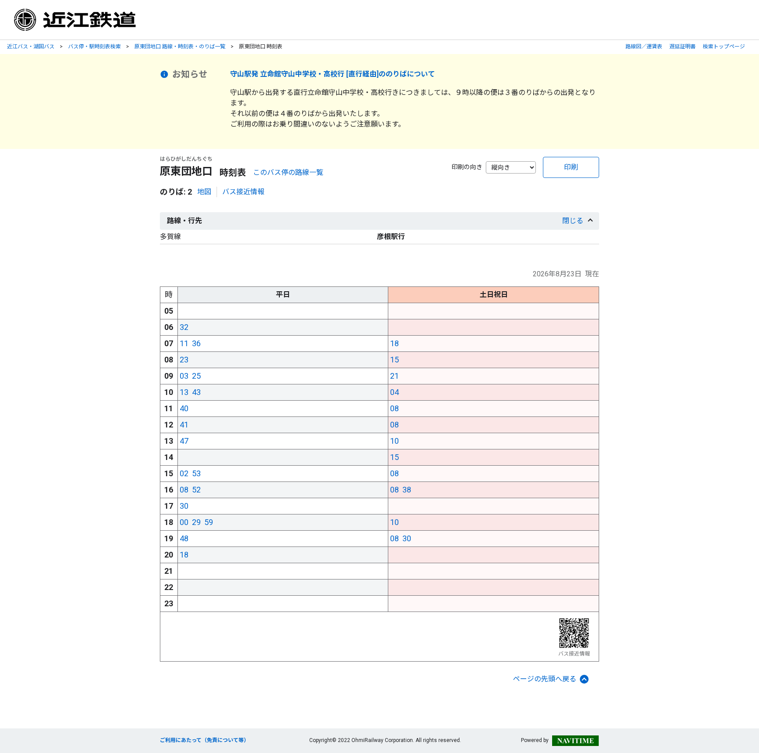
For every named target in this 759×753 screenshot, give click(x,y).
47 (184, 440)
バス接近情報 (243, 192)
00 (184, 522)
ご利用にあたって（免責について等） (204, 740)
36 (196, 343)
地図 (204, 192)
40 (184, 408)
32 (184, 327)
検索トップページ (724, 46)
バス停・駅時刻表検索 (94, 46)
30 (184, 505)
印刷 (571, 167)
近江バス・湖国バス (30, 46)
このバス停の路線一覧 (288, 172)
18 (394, 343)
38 (406, 489)
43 (196, 392)
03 (184, 375)
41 (184, 424)
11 (184, 343)
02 (184, 473)
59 (208, 522)
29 (196, 522)
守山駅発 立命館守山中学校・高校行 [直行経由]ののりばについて (332, 74)
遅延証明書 (682, 46)
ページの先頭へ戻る (544, 679)
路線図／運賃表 (643, 46)
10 (394, 440)
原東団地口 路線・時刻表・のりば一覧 (179, 46)
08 (394, 408)
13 (184, 392)
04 (394, 392)
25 (196, 375)
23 (184, 359)
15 (394, 359)
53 (196, 473)
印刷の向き (467, 166)
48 (184, 538)
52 (196, 489)
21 (394, 375)
